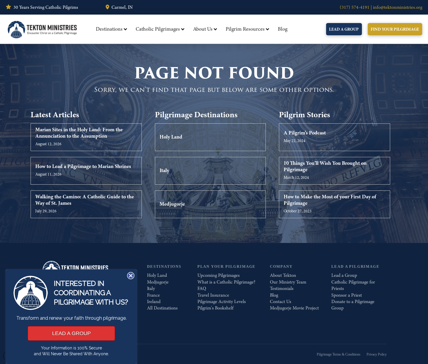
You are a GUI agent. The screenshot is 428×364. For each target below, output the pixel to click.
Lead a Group (344, 275)
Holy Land (157, 275)
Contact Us (280, 301)
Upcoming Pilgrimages (218, 275)
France (153, 295)
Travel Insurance (213, 295)
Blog (274, 295)
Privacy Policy (377, 354)
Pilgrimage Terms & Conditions (338, 354)
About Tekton (283, 275)
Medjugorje (158, 282)
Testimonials (281, 288)
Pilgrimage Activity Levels (221, 301)
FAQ (201, 288)
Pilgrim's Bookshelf (215, 308)
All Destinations (162, 308)
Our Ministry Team (288, 282)
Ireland (153, 301)
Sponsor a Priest (346, 295)
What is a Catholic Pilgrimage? (226, 282)
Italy (151, 288)
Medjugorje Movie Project (294, 308)
